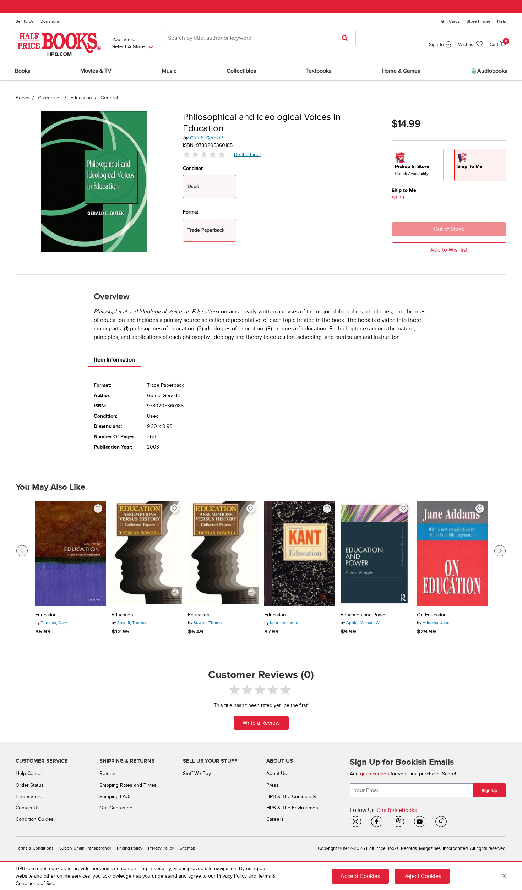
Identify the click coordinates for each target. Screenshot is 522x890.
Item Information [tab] (114, 359)
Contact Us (28, 808)
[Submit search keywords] (347, 38)
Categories (50, 98)
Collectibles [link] (241, 71)
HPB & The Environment (293, 808)
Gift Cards (450, 21)
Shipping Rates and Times (128, 785)
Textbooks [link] (318, 71)
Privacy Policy (161, 848)
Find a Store (29, 796)
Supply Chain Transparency (85, 848)
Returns (108, 773)
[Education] (70, 554)
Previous (22, 550)
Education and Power (364, 615)
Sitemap (187, 848)
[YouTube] (419, 821)
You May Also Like (50, 487)
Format (190, 212)
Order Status (30, 785)
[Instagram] (355, 821)
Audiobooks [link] (491, 71)
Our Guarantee (115, 808)
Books (22, 98)
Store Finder (478, 21)
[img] (204, 154)
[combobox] (259, 38)
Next (500, 550)
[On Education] (452, 554)
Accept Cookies (360, 876)
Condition (193, 168)
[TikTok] (441, 821)
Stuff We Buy (197, 773)
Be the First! (247, 154)
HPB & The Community (291, 796)
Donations (50, 21)
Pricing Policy (129, 848)
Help (501, 21)
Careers (275, 819)
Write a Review (261, 722)
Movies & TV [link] (96, 71)
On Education (432, 615)
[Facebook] (376, 821)
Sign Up (489, 790)
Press (272, 785)
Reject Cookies (422, 876)
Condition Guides (35, 819)
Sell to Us (25, 21)
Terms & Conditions (35, 848)
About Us (276, 773)
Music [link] (169, 71)
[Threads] (398, 821)
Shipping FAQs (115, 796)
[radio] (418, 165)
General (109, 98)
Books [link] (22, 71)
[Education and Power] (376, 554)
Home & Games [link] (401, 71)
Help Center (29, 773)
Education (81, 98)
